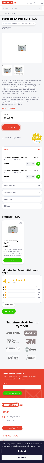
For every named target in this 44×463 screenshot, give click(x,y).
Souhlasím (22, 458)
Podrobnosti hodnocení (27, 23)
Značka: (5, 28)
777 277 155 (10, 421)
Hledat (39, 8)
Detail (12, 260)
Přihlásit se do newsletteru (12, 393)
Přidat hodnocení (8, 304)
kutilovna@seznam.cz (13, 417)
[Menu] (41, 2)
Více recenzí (9, 311)
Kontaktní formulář (12, 428)
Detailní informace (8, 108)
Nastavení (22, 451)
